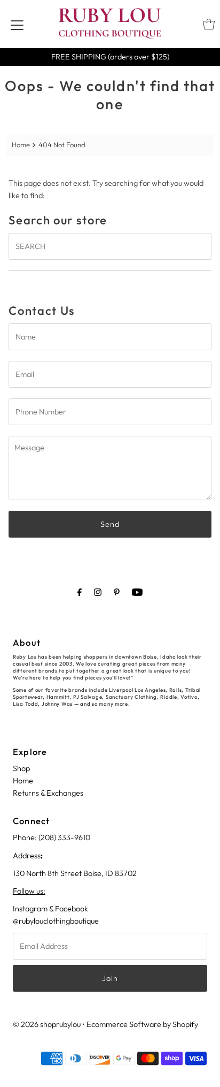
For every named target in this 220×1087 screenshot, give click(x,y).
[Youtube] (137, 592)
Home (21, 144)
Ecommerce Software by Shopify (142, 1024)
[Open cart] (209, 24)
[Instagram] (97, 592)
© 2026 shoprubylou (47, 1024)
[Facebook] (79, 592)
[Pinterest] (117, 592)
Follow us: (29, 891)
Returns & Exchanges (48, 793)
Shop (21, 768)
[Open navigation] (17, 24)
